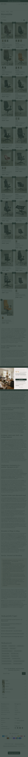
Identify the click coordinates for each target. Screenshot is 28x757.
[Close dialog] (27, 368)
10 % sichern (21, 379)
